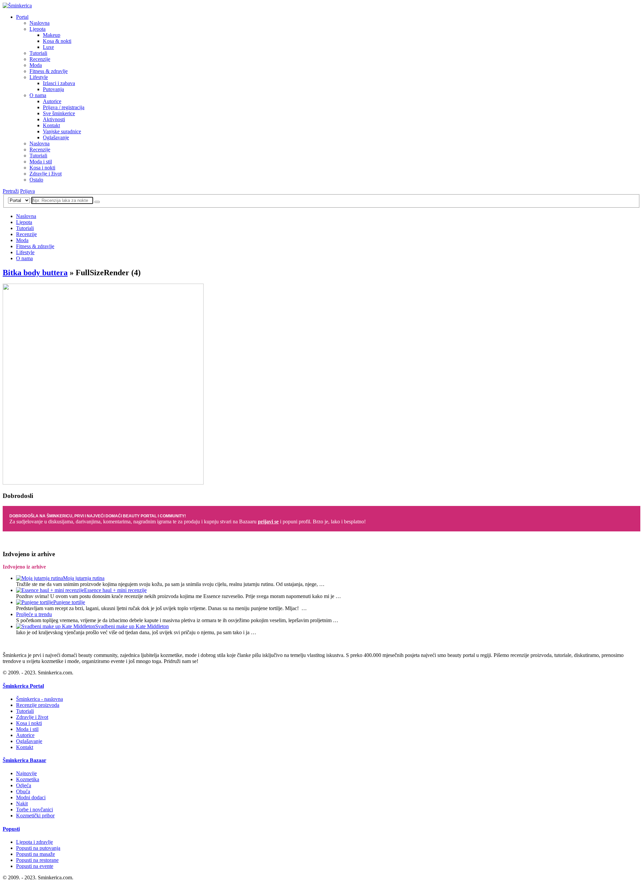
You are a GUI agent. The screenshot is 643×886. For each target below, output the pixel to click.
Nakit (22, 803)
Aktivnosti (54, 119)
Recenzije (39, 59)
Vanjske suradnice (62, 131)
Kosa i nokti (42, 167)
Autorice (52, 101)
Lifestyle (38, 77)
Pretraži (11, 191)
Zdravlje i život (45, 173)
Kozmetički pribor (35, 815)
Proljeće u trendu (34, 614)
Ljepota (37, 29)
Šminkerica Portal (23, 686)
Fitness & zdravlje (48, 71)
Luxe (48, 47)
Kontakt (51, 125)
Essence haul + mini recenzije (115, 590)
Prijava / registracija (63, 107)
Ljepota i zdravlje (34, 842)
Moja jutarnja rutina (83, 578)
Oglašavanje (56, 137)
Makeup (51, 35)
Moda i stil (40, 161)
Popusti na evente (34, 866)
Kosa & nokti (57, 41)
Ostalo (36, 179)
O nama (37, 95)
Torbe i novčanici (34, 809)
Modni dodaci (31, 797)
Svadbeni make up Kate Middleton (132, 626)
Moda (35, 65)
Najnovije (26, 773)
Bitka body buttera (35, 272)
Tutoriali (38, 53)
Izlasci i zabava (59, 83)
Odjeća (23, 785)
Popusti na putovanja (38, 848)
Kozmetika (27, 779)
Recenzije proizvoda (37, 705)
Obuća (23, 791)
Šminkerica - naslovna (39, 699)
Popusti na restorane (37, 860)
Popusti (11, 829)
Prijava (27, 191)
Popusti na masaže (35, 854)
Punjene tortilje (69, 602)
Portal (22, 17)
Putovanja (53, 89)
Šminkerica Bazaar (24, 760)
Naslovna (39, 23)
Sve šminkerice (59, 113)
